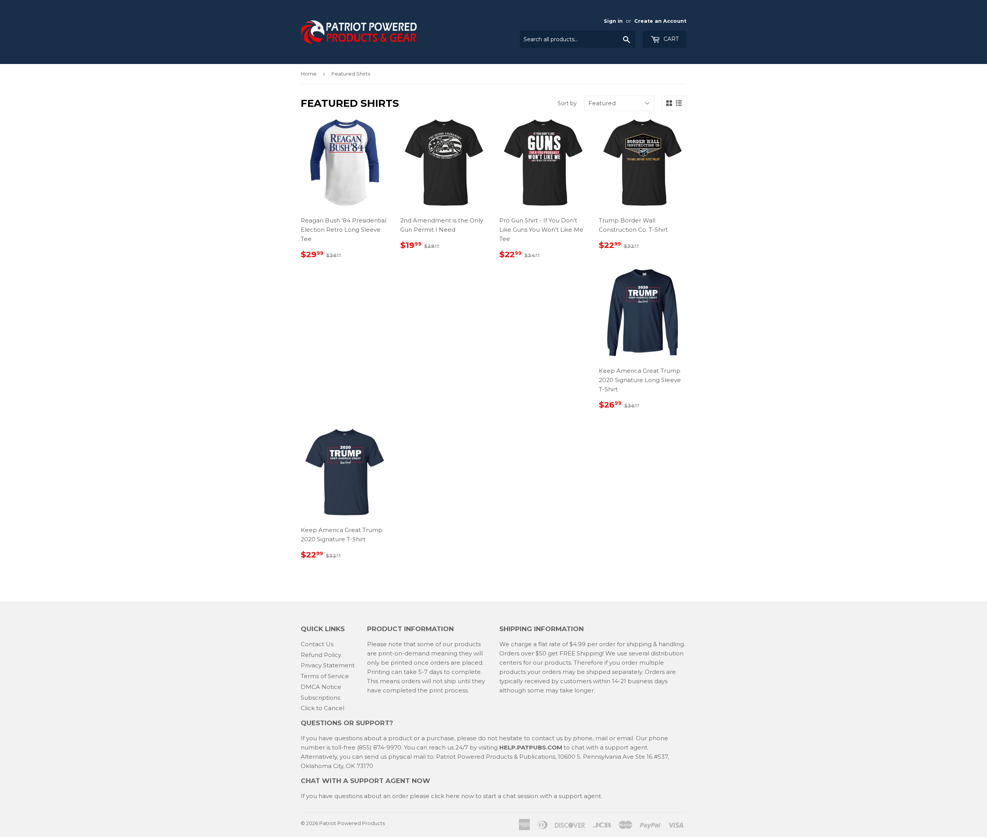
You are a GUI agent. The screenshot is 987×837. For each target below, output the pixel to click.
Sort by (567, 103)
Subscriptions (320, 697)
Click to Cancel (322, 708)
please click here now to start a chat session (473, 796)
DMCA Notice (321, 686)
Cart (670, 38)
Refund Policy (321, 654)
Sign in (613, 21)
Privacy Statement (328, 665)
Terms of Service (325, 676)
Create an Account (660, 21)
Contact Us (317, 644)
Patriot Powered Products (352, 823)
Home (309, 74)
